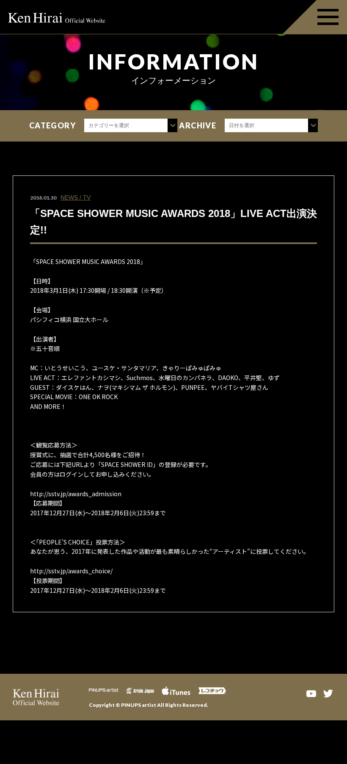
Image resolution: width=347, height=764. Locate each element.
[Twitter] (328, 692)
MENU (315, 17)
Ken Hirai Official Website (57, 17)
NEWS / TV (76, 197)
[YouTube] (311, 692)
